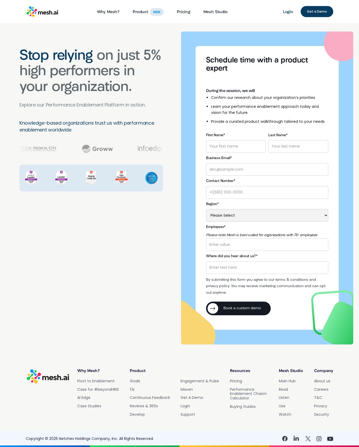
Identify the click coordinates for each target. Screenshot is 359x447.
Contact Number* (220, 181)
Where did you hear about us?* (232, 256)
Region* (212, 204)
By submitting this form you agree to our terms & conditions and (261, 280)
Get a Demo (317, 11)
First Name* (215, 135)
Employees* (215, 227)
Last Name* (277, 135)
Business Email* (219, 158)
